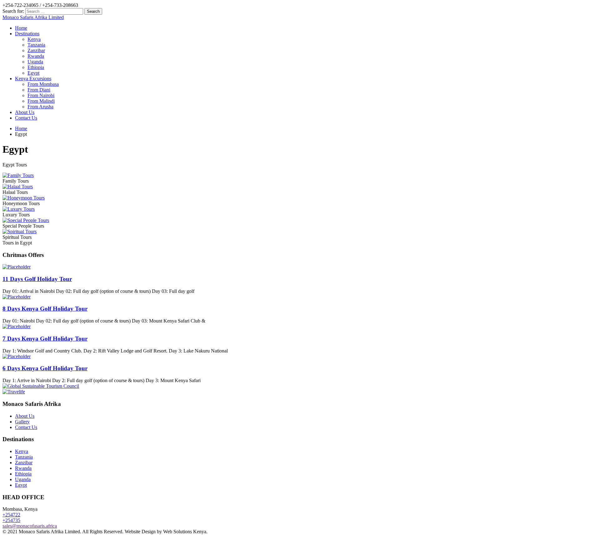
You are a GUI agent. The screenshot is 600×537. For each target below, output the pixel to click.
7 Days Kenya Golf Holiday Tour (45, 338)
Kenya (34, 39)
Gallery (22, 421)
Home (21, 28)
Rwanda (36, 56)
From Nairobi (41, 95)
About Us (24, 112)
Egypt (33, 73)
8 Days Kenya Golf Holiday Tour (45, 308)
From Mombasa (43, 84)
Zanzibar (36, 50)
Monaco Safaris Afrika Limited (33, 17)
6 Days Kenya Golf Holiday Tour (45, 368)
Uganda (35, 61)
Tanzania (36, 44)
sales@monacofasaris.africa (29, 526)
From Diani (39, 89)
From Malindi (41, 101)
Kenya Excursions (33, 78)
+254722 (11, 514)
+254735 (11, 520)
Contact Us (26, 118)
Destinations (27, 33)
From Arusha (40, 106)
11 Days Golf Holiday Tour (37, 279)
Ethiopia (36, 67)
